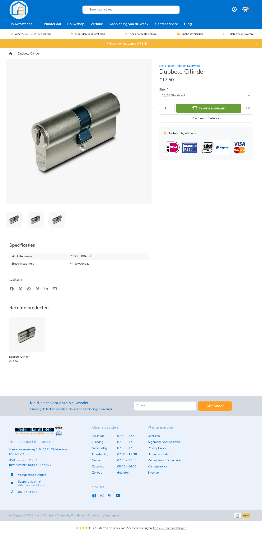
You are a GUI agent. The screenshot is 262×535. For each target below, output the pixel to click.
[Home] (10, 53)
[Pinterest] (111, 496)
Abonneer (215, 406)
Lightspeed (112, 515)
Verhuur (97, 24)
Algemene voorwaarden (164, 442)
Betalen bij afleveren (240, 34)
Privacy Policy (157, 448)
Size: (163, 89)
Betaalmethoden (159, 454)
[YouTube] (119, 496)
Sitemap (153, 473)
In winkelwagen (211, 108)
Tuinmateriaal (50, 24)
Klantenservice (166, 24)
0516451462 (18, 454)
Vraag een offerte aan (206, 118)
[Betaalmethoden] (237, 515)
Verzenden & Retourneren (165, 460)
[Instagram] (104, 496)
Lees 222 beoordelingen (169, 528)
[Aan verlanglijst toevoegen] (248, 108)
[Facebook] (95, 496)
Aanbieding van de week (128, 24)
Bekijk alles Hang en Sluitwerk (179, 66)
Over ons (154, 436)
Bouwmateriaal (21, 24)
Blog (188, 24)
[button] (234, 9)
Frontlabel (78, 515)
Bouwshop (75, 24)
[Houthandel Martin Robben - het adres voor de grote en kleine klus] (45, 9)
